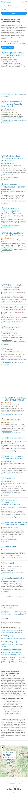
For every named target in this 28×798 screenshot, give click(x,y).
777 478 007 (19, 414)
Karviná (18, 652)
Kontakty (20, 781)
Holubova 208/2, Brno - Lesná (8, 483)
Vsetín (20, 638)
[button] (10, 762)
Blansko (3, 630)
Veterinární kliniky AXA (7, 511)
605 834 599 (6, 364)
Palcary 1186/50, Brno (7, 215)
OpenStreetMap (22, 745)
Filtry (25, 44)
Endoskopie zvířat (19, 614)
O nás (14, 781)
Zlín (24, 638)
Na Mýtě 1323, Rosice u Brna (8, 507)
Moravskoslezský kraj (12, 650)
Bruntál (3, 652)
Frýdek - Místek (10, 652)
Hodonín (8, 632)
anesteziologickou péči (7, 693)
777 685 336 (6, 495)
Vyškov (14, 632)
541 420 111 (6, 228)
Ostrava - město (17, 654)
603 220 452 (6, 96)
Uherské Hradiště (12, 638)
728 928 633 (6, 179)
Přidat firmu (8, 781)
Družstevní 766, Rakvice (7, 312)
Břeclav (3, 632)
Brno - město (10, 630)
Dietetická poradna (6, 614)
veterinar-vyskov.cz (21, 341)
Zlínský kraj (8, 635)
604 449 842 (6, 591)
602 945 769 (6, 252)
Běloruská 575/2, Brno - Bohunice (9, 59)
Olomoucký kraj (10, 642)
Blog (14, 792)
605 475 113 (19, 472)
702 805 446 (6, 541)
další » (20, 596)
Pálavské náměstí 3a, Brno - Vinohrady (10, 404)
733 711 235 (6, 123)
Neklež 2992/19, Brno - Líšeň (8, 240)
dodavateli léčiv (13, 727)
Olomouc (9, 644)
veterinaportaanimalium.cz (10, 539)
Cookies (19, 783)
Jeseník (3, 644)
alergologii (18, 691)
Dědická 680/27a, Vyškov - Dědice (9, 332)
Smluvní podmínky (16, 779)
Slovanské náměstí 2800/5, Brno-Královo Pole (12, 581)
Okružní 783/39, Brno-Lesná (8, 191)
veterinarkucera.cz (21, 94)
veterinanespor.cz (21, 249)
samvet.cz (18, 492)
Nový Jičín (4, 654)
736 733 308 (19, 572)
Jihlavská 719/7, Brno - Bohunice (9, 110)
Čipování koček (5, 611)
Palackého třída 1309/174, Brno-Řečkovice (11, 165)
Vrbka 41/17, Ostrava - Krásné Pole (10, 354)
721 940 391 (19, 451)
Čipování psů (4, 613)
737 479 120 (19, 558)
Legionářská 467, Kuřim (21, 441)
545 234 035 (19, 432)
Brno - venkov (19, 630)
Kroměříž (4, 638)
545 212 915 (6, 203)
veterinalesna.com (21, 201)
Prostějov (15, 644)
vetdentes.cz (19, 362)
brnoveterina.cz (20, 589)
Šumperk (4, 646)
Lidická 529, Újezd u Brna (7, 292)
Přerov (21, 644)
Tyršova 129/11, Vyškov (7, 463)
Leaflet (16, 745)
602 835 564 (6, 344)
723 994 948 (19, 321)
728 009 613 (19, 517)
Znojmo (19, 632)
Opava (10, 654)
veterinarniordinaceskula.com (11, 177)
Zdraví (5, 41)
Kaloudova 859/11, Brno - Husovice (10, 527)
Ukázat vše (4, 618)
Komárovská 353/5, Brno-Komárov (9, 424)
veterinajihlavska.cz (21, 120)
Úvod (8, 779)
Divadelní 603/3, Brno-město (8, 550)
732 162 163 (19, 302)
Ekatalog (7, 2)
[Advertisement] (14, 80)
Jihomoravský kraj (11, 627)
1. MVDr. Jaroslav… (8, 752)
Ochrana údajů (11, 783)
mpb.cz (18, 225)
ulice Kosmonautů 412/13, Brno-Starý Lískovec (12, 566)
